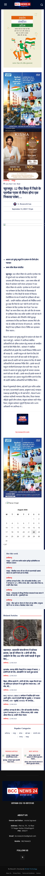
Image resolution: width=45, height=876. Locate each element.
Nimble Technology (31, 869)
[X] (20, 215)
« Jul (5, 544)
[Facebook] (14, 215)
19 (18, 532)
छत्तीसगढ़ (6, 180)
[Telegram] (25, 215)
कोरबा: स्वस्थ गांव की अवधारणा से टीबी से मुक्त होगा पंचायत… (33, 763)
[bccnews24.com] (16, 204)
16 (39, 528)
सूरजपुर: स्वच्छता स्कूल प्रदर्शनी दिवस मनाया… (11, 761)
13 (24, 528)
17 (7, 532)
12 (18, 528)
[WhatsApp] (30, 215)
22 (34, 532)
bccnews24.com (25, 204)
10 (7, 528)
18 (12, 532)
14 (29, 528)
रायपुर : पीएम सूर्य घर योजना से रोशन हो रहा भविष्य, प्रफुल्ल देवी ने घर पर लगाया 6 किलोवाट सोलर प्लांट (24, 604)
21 (29, 532)
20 (24, 532)
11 (12, 528)
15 (34, 528)
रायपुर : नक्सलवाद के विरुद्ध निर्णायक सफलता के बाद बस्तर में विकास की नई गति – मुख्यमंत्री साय (24, 594)
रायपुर (13, 180)
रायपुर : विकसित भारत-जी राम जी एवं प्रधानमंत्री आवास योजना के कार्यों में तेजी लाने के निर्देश (23, 572)
